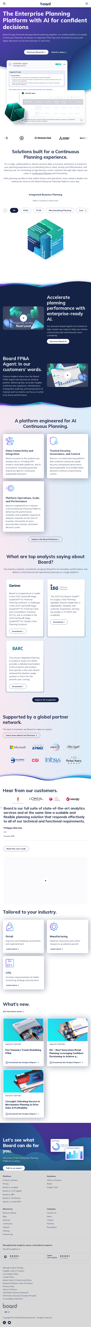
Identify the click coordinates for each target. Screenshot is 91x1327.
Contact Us (51, 1213)
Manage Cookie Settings (13, 1268)
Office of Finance (54, 1180)
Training (6, 1231)
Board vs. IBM (8, 1194)
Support (6, 1227)
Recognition (52, 1227)
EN (6, 1312)
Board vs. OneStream (12, 1198)
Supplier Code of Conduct (13, 1271)
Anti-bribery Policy (10, 1274)
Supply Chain (52, 1187)
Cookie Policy (8, 1277)
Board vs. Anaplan (10, 1187)
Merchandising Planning (60, 210)
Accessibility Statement (13, 1299)
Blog (5, 1216)
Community (7, 1223)
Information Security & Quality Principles (19, 1295)
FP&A (25, 210)
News (49, 1216)
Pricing (5, 1184)
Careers (50, 1220)
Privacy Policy (8, 1286)
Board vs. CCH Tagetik (12, 1191)
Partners (50, 1223)
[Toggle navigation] (87, 3)
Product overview (10, 1180)
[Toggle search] (4, 3)
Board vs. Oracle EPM (12, 1201)
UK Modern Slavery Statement (15, 1292)
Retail (49, 1184)
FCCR (38, 210)
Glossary (6, 1220)
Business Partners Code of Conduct (18, 1283)
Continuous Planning (42, 173)
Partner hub (8, 1234)
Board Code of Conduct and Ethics (17, 1280)
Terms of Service (10, 1289)
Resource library (9, 1213)
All (14, 210)
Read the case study (16, 848)
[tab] (18, 799)
